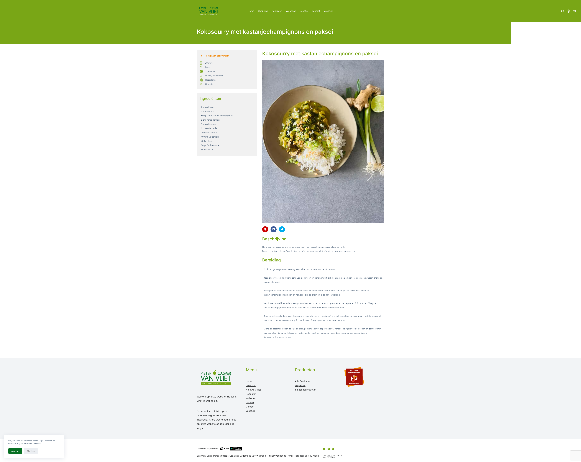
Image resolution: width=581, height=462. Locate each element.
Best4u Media (312, 455)
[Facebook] (324, 449)
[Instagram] (329, 449)
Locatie (304, 11)
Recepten (277, 11)
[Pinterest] (333, 449)
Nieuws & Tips (253, 389)
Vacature (328, 11)
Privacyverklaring (277, 455)
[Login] (568, 11)
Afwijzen (31, 451)
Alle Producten (303, 381)
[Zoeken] (562, 11)
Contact (316, 11)
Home (251, 11)
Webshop (291, 11)
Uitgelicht (300, 385)
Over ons (263, 11)
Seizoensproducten (305, 389)
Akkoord (15, 451)
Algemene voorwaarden (253, 455)
